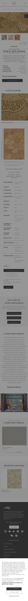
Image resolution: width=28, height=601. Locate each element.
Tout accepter (14, 589)
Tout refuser (14, 592)
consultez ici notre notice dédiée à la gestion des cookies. (12, 583)
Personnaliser (14, 596)
